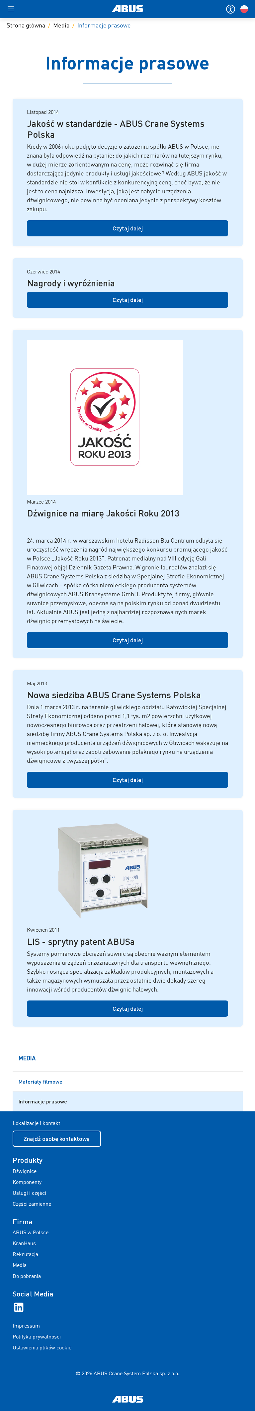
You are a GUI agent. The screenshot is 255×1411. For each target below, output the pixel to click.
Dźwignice (25, 1171)
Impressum (26, 1326)
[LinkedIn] (19, 1307)
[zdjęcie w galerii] (127, 417)
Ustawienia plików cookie (42, 1348)
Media (61, 26)
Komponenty (27, 1182)
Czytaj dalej (128, 228)
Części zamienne (32, 1204)
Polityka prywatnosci (37, 1337)
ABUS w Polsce (30, 1233)
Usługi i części (29, 1193)
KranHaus (24, 1243)
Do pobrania (27, 1276)
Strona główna (26, 26)
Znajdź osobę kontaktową (57, 1138)
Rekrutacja (25, 1254)
